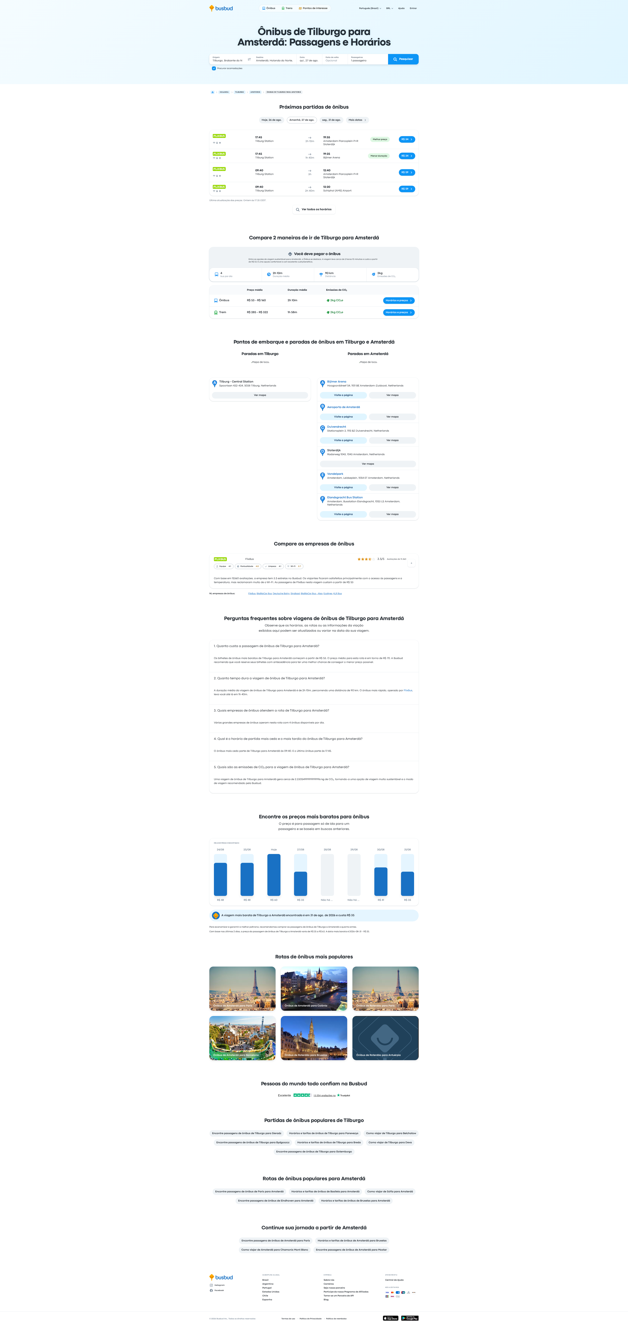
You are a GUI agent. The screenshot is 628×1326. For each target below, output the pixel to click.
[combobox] (227, 59)
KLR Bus (337, 594)
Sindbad (295, 594)
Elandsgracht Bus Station (345, 497)
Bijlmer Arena (336, 382)
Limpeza (272, 566)
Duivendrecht (336, 427)
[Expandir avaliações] (411, 563)
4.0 (257, 566)
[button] (249, 59)
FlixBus (249, 559)
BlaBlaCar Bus (264, 594)
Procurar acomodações (229, 68)
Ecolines (327, 594)
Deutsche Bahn (281, 594)
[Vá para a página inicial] (221, 8)
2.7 (299, 566)
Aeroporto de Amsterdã (343, 407)
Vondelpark (335, 474)
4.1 (230, 566)
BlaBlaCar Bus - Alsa (312, 594)
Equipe (222, 566)
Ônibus (224, 300)
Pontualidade (246, 566)
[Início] (213, 92)
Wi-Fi (293, 566)
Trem (222, 312)
